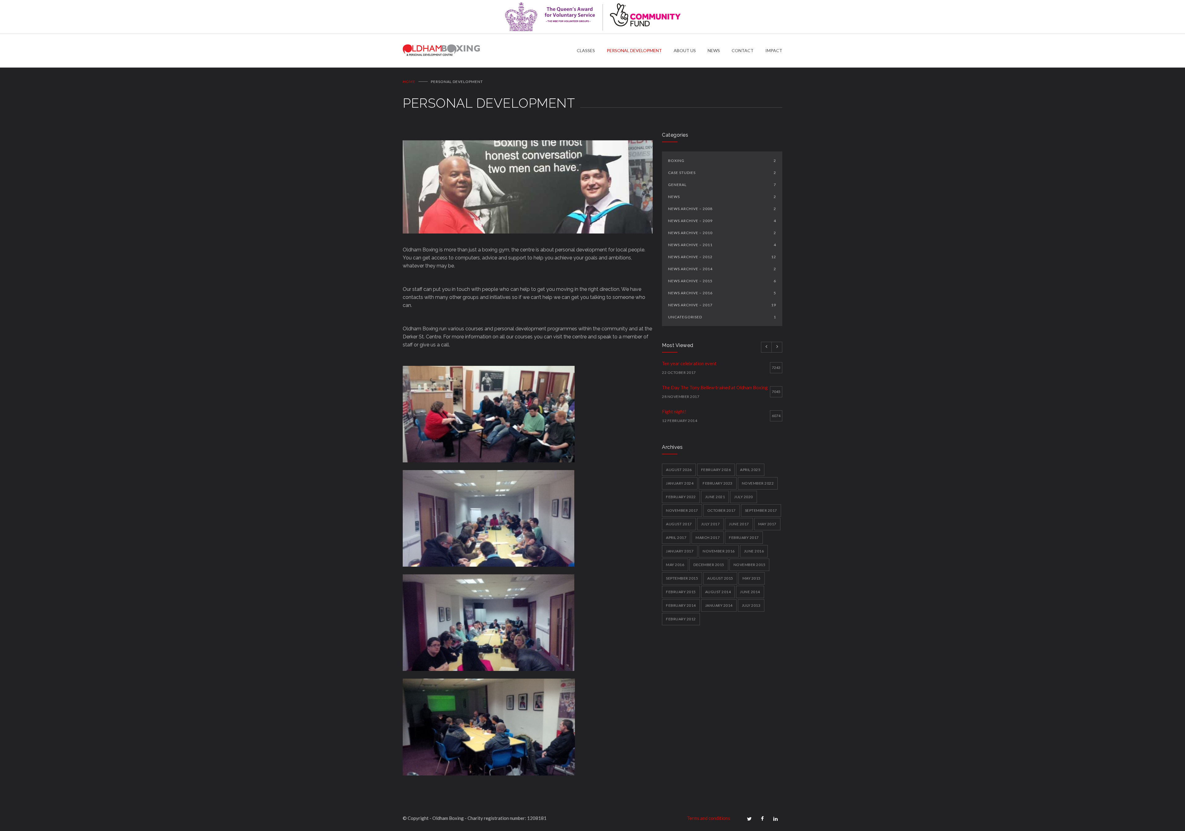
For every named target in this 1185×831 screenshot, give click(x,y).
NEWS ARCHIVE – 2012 (722, 256)
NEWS (714, 50)
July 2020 (743, 496)
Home (409, 81)
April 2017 (676, 537)
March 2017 (708, 537)
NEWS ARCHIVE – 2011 (722, 244)
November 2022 (758, 483)
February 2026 (716, 469)
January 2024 (679, 483)
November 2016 (719, 551)
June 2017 (739, 524)
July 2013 (751, 605)
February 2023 (718, 483)
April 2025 (750, 469)
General (722, 184)
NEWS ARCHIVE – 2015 (722, 281)
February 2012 (681, 619)
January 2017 (679, 551)
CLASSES (586, 50)
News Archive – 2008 (722, 208)
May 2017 (767, 524)
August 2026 (679, 469)
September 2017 (761, 510)
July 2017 (710, 524)
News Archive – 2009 (722, 220)
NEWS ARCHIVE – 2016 (722, 293)
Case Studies (722, 172)
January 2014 (719, 605)
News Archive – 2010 (722, 232)
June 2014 (750, 591)
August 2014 (718, 591)
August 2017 (679, 524)
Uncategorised (722, 317)
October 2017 (721, 510)
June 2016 (754, 551)
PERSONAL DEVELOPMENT (634, 50)
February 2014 (681, 605)
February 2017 (744, 537)
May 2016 (675, 564)
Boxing (722, 160)
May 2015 (751, 578)
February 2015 (681, 591)
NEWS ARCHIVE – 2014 (722, 269)
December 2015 (708, 564)
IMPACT (773, 50)
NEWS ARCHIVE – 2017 (722, 305)
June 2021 (715, 496)
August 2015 (720, 578)
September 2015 (682, 578)
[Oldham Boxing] (490, 50)
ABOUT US (685, 50)
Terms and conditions (708, 818)
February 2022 (681, 496)
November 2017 (682, 510)
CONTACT (743, 50)
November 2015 (750, 564)
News (722, 196)
